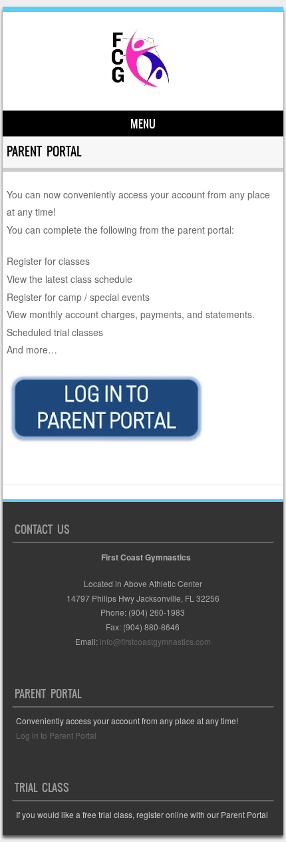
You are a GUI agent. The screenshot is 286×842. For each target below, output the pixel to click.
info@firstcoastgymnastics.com (155, 641)
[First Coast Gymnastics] (140, 88)
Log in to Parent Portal (56, 735)
